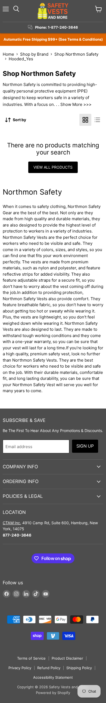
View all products (53, 167)
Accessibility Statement (53, 677)
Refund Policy (48, 668)
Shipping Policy (79, 668)
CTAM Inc (11, 522)
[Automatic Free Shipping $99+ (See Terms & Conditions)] (53, 39)
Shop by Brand (34, 54)
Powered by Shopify (53, 692)
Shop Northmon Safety (76, 54)
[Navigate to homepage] (53, 11)
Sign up (85, 446)
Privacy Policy (19, 668)
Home (8, 54)
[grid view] (85, 120)
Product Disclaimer (67, 658)
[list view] (97, 120)
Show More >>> (76, 104)
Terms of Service (31, 658)
